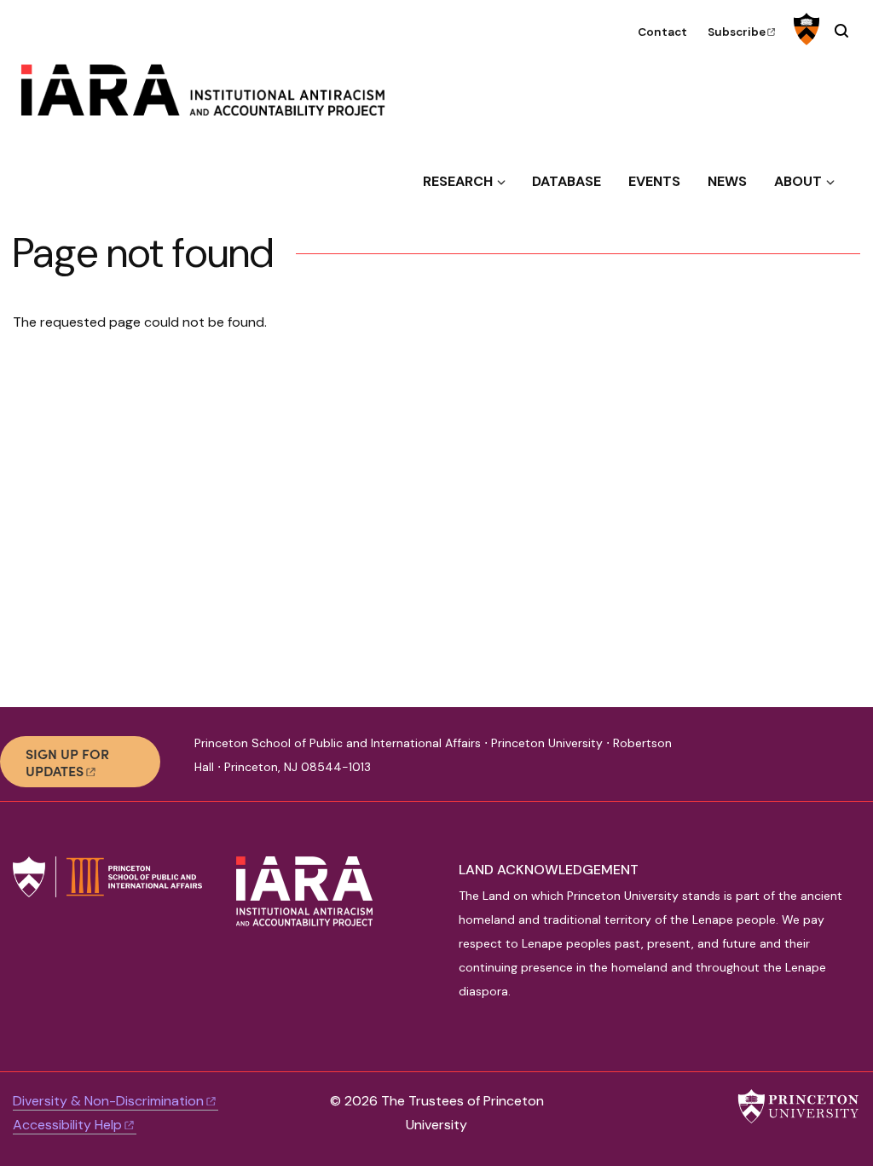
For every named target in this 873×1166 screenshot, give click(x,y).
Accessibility (67, 1125)
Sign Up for (67, 762)
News (727, 181)
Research (458, 181)
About (798, 181)
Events (654, 181)
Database (566, 181)
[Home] (216, 97)
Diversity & (108, 1101)
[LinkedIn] (754, 761)
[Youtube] (782, 761)
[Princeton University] (804, 29)
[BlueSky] (725, 761)
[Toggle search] (841, 30)
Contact (662, 32)
